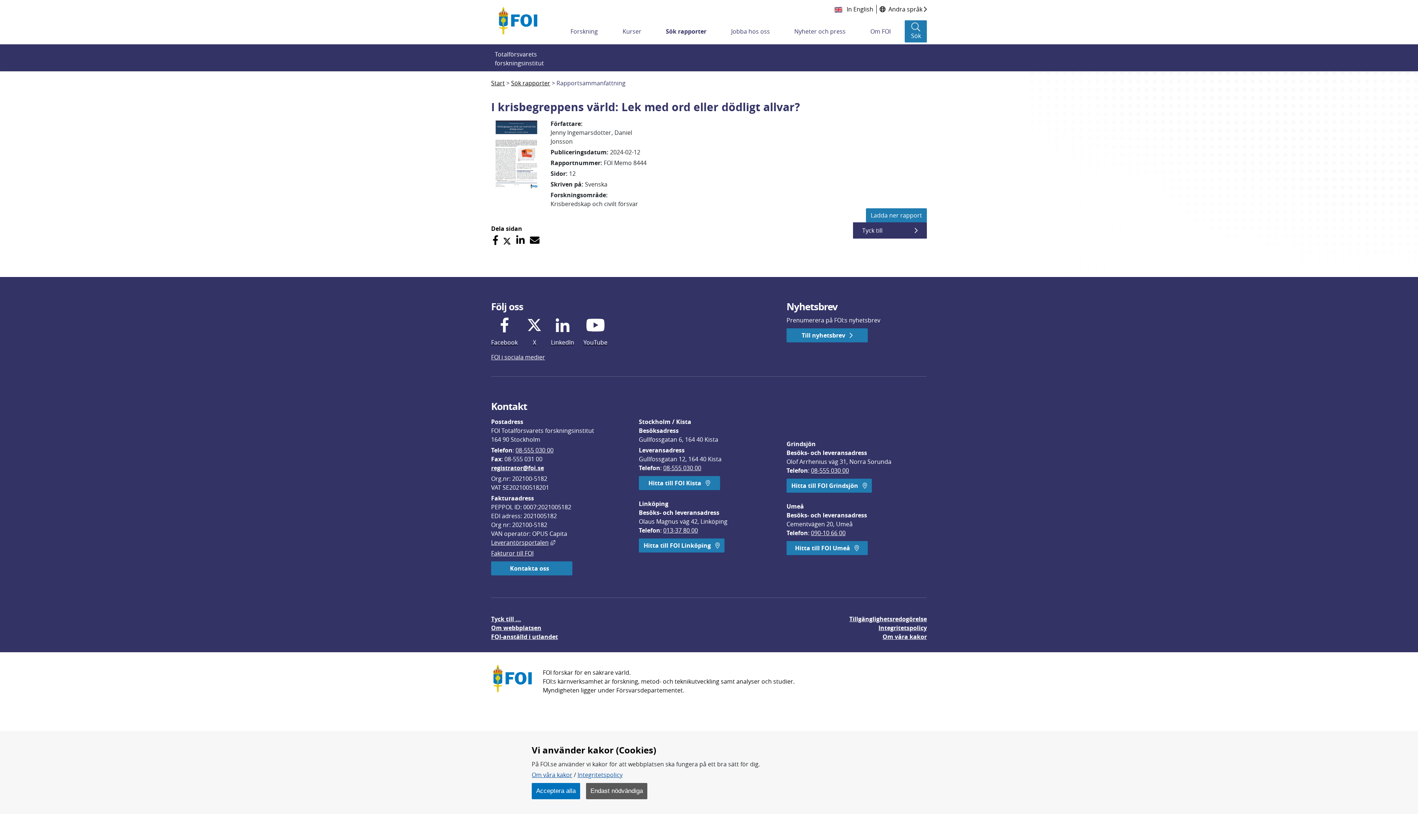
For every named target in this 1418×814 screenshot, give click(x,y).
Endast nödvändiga (616, 790)
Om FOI (880, 31)
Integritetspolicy (600, 775)
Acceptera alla (556, 790)
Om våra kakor (552, 775)
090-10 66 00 (828, 533)
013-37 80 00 (680, 530)
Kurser (632, 31)
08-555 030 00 (535, 450)
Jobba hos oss (750, 31)
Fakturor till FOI (512, 553)
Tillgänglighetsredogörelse (888, 619)
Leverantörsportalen (523, 542)
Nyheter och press (820, 31)
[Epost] (535, 240)
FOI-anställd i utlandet (524, 637)
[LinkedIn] (520, 240)
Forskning (584, 31)
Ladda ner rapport (896, 215)
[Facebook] (495, 240)
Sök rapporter (686, 31)
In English (859, 9)
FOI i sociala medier (518, 357)
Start (498, 83)
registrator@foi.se (517, 468)
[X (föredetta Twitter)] (507, 240)
